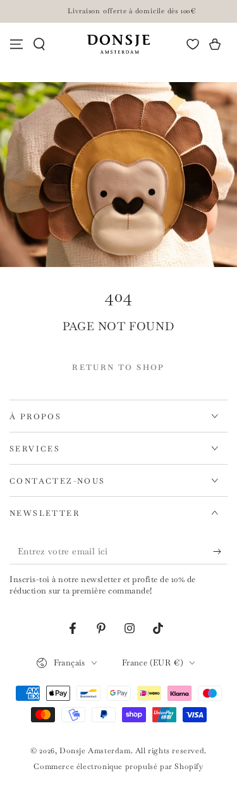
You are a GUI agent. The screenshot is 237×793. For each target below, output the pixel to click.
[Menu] (16, 44)
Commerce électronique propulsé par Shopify (118, 766)
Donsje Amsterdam (95, 751)
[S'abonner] (220, 552)
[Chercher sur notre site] (39, 44)
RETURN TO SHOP (118, 367)
